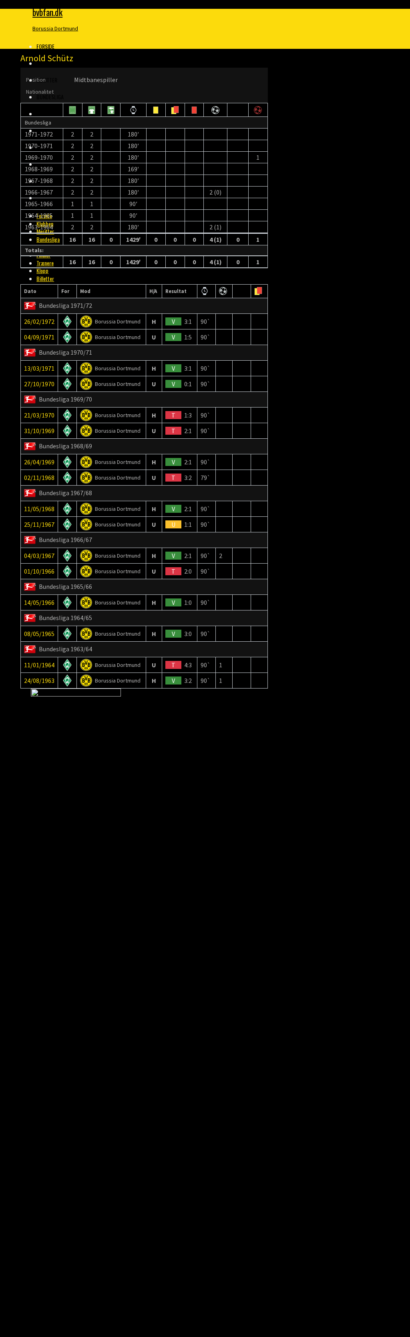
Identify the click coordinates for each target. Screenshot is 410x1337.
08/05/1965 (39, 634)
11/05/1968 (39, 509)
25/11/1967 (39, 524)
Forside (45, 46)
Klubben (46, 63)
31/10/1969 (39, 431)
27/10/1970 (39, 384)
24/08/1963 (39, 681)
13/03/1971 (39, 368)
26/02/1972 (39, 321)
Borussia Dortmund (55, 28)
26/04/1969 (39, 462)
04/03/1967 (39, 556)
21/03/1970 (39, 415)
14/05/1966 (39, 602)
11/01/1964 (39, 665)
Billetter (45, 278)
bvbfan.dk (47, 12)
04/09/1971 (39, 337)
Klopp (42, 270)
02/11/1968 (39, 478)
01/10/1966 (39, 571)
